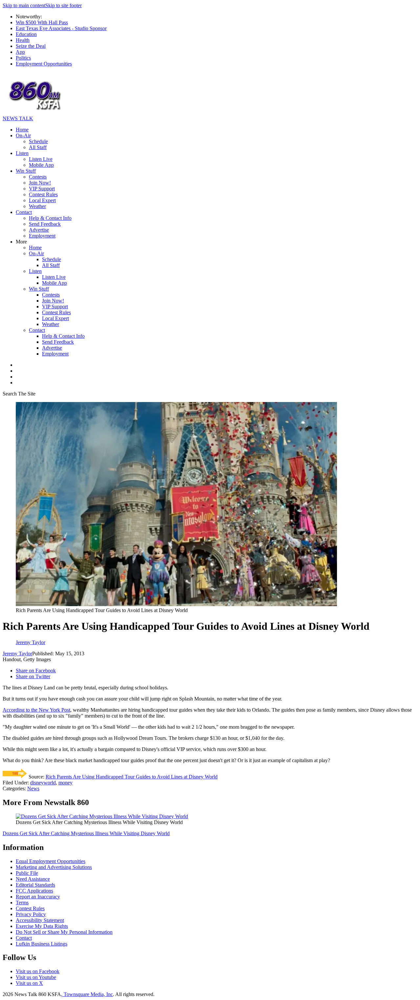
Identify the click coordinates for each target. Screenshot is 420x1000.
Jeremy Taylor (17, 653)
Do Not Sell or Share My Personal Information (64, 932)
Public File (27, 873)
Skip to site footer (63, 5)
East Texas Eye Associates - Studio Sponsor (61, 28)
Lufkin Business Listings (41, 944)
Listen (22, 153)
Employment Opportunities (44, 64)
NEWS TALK (18, 118)
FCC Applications (34, 891)
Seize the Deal (31, 46)
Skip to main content (24, 5)
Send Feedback (45, 224)
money (65, 782)
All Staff (38, 147)
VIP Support (42, 188)
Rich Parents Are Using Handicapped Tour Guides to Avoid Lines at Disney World (132, 776)
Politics (23, 58)
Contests (38, 177)
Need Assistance (33, 879)
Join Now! (40, 182)
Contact (24, 212)
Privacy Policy (31, 914)
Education (26, 34)
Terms (22, 902)
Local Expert (42, 200)
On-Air (23, 135)
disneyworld (43, 782)
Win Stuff (26, 171)
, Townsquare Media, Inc (87, 994)
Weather (37, 206)
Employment (42, 236)
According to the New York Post (36, 710)
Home (22, 129)
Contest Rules (43, 194)
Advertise (39, 230)
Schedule (38, 141)
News (33, 788)
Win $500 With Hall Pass (42, 22)
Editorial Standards (35, 885)
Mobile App (41, 165)
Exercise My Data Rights (42, 926)
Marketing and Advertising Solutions (54, 867)
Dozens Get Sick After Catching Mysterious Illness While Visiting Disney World (86, 833)
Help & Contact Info (50, 218)
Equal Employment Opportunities (50, 861)
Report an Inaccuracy (38, 896)
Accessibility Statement (40, 920)
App (20, 52)
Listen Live (40, 159)
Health (23, 40)
